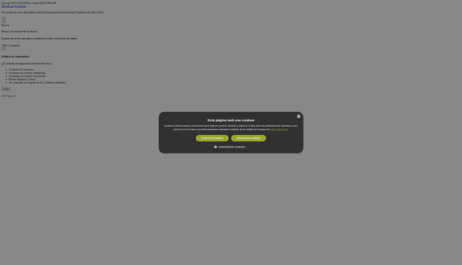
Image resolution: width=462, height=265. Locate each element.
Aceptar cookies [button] (212, 138)
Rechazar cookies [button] (249, 138)
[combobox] (298, 116)
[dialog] (231, 132)
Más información (279, 129)
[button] (231, 147)
